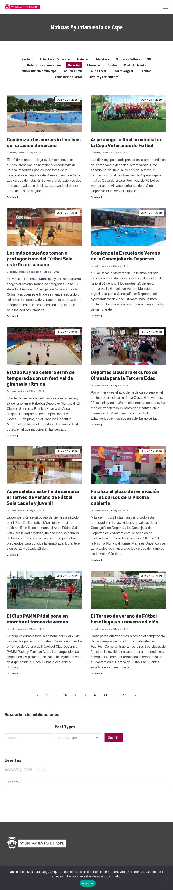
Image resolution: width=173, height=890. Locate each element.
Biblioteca (102, 59)
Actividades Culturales (55, 59)
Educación (94, 65)
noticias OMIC (73, 71)
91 (125, 695)
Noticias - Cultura (128, 59)
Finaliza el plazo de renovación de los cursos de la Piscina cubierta (125, 497)
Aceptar (87, 883)
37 (66, 695)
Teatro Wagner (123, 71)
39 (85, 695)
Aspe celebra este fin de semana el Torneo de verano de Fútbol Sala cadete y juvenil (43, 497)
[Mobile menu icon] (165, 6)
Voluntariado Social (68, 77)
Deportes (74, 65)
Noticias (83, 59)
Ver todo (27, 59)
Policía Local (97, 71)
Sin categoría (34, 272)
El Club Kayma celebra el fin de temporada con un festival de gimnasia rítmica (41, 378)
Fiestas (112, 65)
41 (105, 695)
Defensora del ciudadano (44, 65)
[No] (167, 878)
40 (95, 695)
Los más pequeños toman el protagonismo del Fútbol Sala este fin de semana (40, 258)
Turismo (145, 71)
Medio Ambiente (135, 65)
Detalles (11, 197)
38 (75, 695)
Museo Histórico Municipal (39, 71)
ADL (149, 59)
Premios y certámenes (103, 77)
